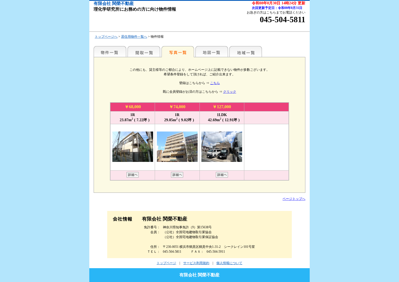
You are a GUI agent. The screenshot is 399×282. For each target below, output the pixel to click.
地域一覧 (245, 51)
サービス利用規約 (196, 263)
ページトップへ (294, 199)
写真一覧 (178, 51)
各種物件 (110, 51)
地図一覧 (211, 51)
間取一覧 (144, 51)
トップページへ (106, 37)
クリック (229, 92)
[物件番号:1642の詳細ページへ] (177, 176)
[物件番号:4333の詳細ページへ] (132, 176)
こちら (215, 83)
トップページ (166, 263)
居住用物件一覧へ (134, 37)
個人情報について (229, 263)
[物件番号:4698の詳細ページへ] (222, 176)
